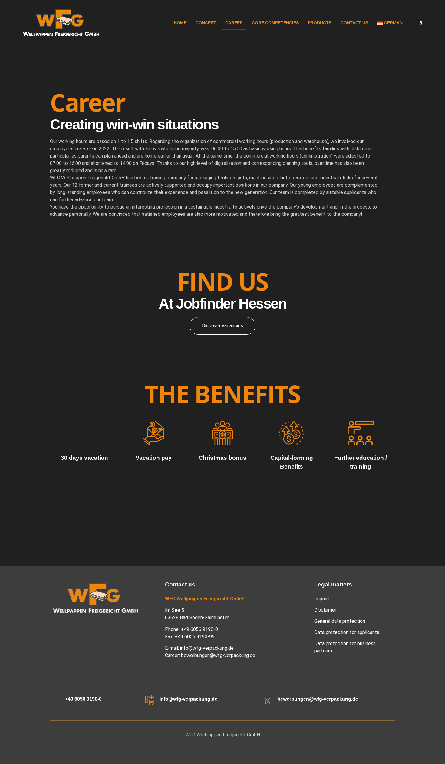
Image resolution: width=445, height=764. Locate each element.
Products (319, 22)
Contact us (354, 22)
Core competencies (275, 22)
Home (180, 22)
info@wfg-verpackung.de (207, 648)
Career (234, 22)
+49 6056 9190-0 (83, 699)
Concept (206, 22)
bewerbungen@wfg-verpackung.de (218, 655)
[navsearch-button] (416, 23)
